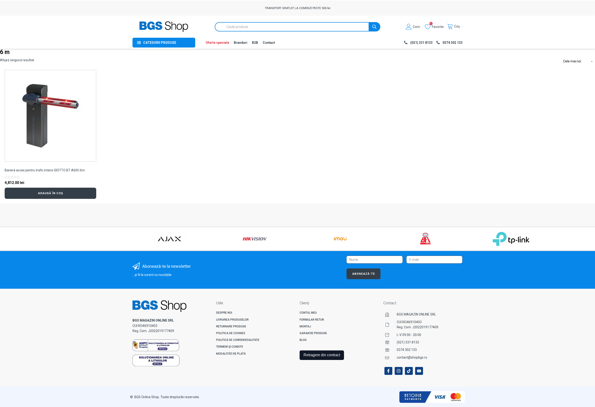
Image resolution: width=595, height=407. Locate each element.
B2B (255, 42)
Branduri (240, 42)
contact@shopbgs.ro (412, 357)
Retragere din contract (322, 355)
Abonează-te (363, 273)
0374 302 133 (407, 350)
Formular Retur (312, 319)
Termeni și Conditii (229, 346)
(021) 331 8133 (408, 342)
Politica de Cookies (230, 333)
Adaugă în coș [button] (50, 193)
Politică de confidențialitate (237, 340)
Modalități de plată (231, 353)
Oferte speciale (217, 42)
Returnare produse (231, 326)
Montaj (305, 326)
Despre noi (224, 312)
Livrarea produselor (232, 319)
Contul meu (308, 312)
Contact (269, 42)
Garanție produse (313, 333)
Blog (303, 340)
